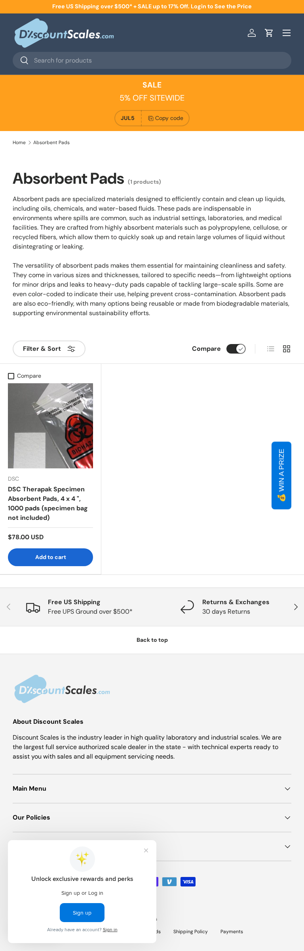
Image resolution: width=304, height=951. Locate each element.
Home (19, 142)
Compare (206, 348)
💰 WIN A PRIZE (281, 475)
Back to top (152, 639)
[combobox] (152, 60)
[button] (269, 33)
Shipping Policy (190, 931)
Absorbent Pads (51, 142)
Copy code (169, 118)
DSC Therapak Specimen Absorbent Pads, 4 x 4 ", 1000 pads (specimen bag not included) (48, 503)
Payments (231, 931)
